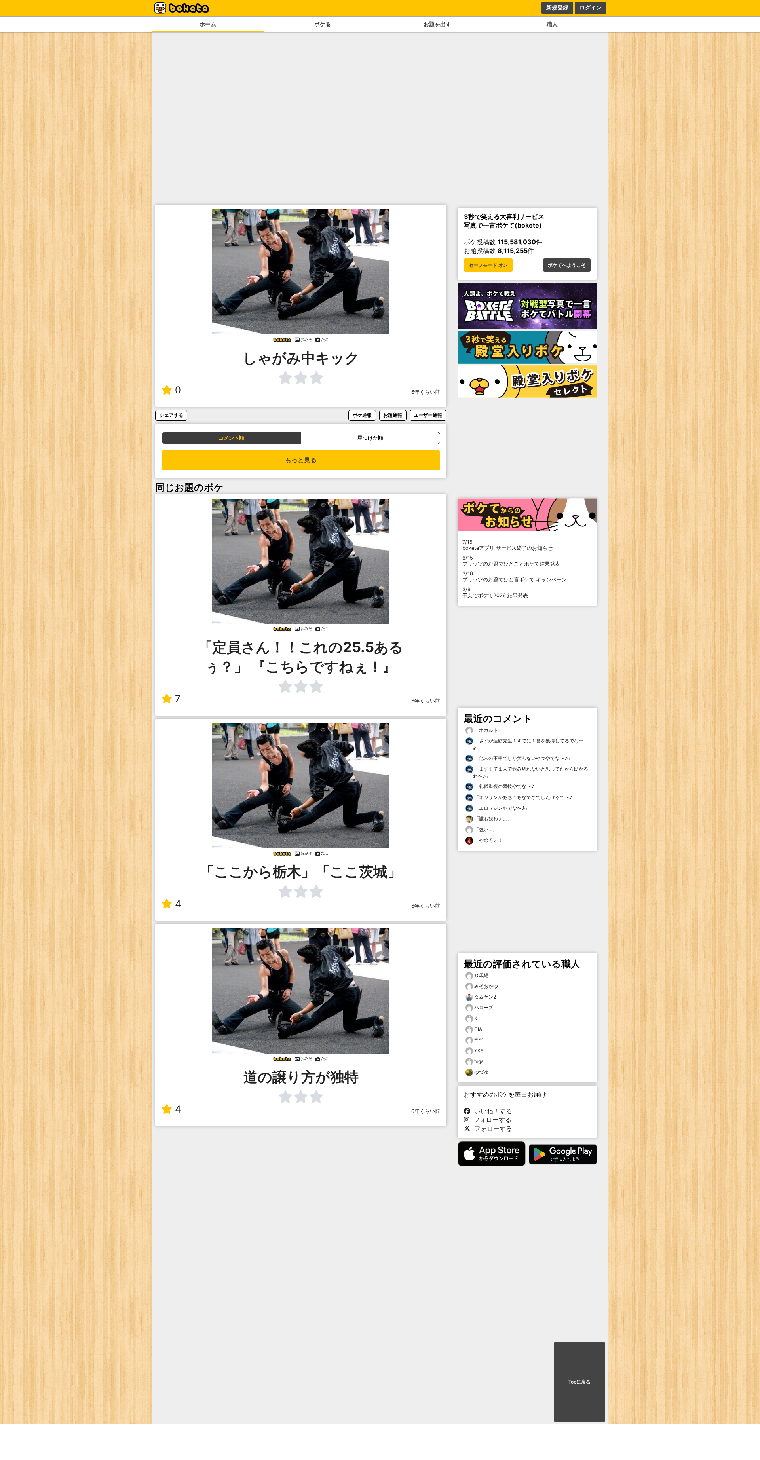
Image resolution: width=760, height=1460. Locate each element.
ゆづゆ (481, 1072)
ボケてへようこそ (567, 265)
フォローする (490, 1120)
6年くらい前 (425, 392)
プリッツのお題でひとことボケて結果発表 (511, 561)
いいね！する (491, 1111)
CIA (478, 1029)
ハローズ (483, 1007)
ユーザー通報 (428, 415)
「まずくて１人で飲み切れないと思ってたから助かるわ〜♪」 (530, 772)
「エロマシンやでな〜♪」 (501, 808)
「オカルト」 (488, 730)
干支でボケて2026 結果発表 (495, 592)
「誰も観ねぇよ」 (492, 819)
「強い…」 (485, 829)
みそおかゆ (486, 986)
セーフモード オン (488, 265)
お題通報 (392, 415)
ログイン (591, 7)
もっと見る (301, 460)
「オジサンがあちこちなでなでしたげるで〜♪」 (525, 797)
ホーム (208, 24)
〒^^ (479, 1040)
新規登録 (557, 7)
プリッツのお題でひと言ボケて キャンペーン (514, 577)
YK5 (478, 1051)
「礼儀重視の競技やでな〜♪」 (506, 786)
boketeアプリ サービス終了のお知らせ (507, 545)
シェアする (171, 415)
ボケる (322, 24)
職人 (552, 24)
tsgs (478, 1061)
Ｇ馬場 (481, 975)
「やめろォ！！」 (492, 840)
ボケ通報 (362, 415)
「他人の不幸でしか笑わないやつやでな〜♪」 (522, 758)
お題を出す (437, 24)
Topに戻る (579, 1382)
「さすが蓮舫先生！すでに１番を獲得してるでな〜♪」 (528, 744)
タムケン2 (485, 997)
